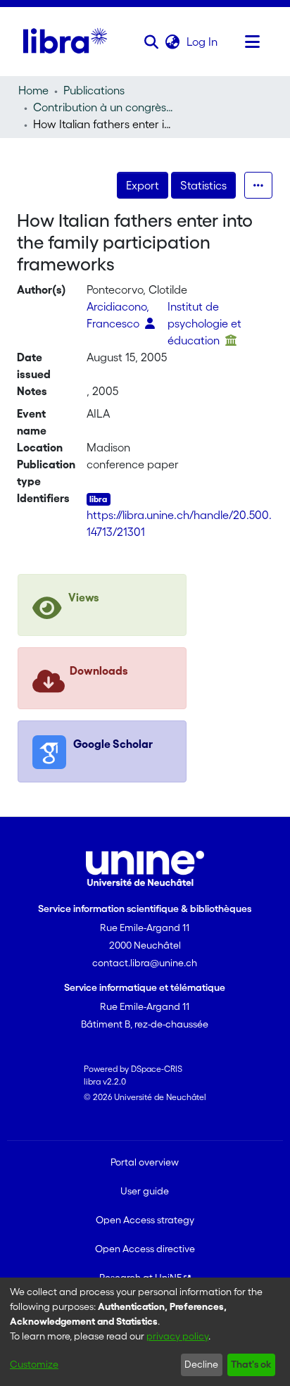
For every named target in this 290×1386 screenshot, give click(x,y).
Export (142, 185)
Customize (34, 1364)
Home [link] (33, 90)
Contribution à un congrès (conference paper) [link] (103, 107)
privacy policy (177, 1336)
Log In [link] (203, 41)
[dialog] (145, 1332)
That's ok (251, 1364)
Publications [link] (94, 90)
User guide (144, 1191)
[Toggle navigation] (252, 41)
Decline (201, 1364)
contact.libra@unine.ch (144, 962)
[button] (151, 41)
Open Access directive (145, 1248)
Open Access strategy (145, 1219)
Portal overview (145, 1162)
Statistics (203, 185)
